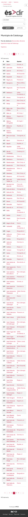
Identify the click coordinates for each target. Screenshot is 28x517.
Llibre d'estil (4, 2)
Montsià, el (20, 79)
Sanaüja (9, 259)
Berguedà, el (20, 231)
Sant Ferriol (10, 385)
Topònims (16, 2)
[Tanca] (26, 5)
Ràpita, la (9, 80)
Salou (8, 253)
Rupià (8, 218)
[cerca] (24, 24)
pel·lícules (20, 28)
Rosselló (9, 204)
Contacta (23, 514)
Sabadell (9, 226)
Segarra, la (20, 116)
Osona (19, 192)
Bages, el (19, 76)
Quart (8, 64)
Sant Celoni (10, 317)
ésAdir (10, 2)
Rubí (8, 210)
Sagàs (8, 231)
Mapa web (16, 514)
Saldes (9, 239)
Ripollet (9, 146)
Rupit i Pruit (10, 223)
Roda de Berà (11, 189)
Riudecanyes (10, 162)
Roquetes (9, 198)
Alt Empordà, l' (21, 73)
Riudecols (10, 165)
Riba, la (9, 113)
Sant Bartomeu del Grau (11, 298)
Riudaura (9, 159)
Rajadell (9, 77)
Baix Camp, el (21, 100)
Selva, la (19, 130)
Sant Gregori (11, 398)
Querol (9, 71)
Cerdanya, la (20, 151)
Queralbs (9, 67)
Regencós (9, 88)
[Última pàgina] (23, 54)
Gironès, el (20, 64)
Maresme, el (20, 276)
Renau (8, 97)
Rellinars (9, 92)
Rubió (8, 215)
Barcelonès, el (21, 262)
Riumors (9, 176)
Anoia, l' (19, 215)
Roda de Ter (10, 192)
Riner (8, 140)
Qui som (11, 514)
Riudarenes (10, 156)
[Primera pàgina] (5, 54)
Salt (8, 256)
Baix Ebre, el (20, 198)
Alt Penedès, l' (21, 336)
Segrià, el (19, 204)
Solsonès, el (20, 140)
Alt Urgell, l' (20, 121)
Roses (8, 201)
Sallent (9, 247)
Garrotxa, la (20, 159)
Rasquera (10, 83)
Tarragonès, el (21, 97)
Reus (8, 100)
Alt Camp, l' (20, 70)
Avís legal (5, 514)
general (8, 28)
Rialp (8, 103)
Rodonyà (9, 195)
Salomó (9, 250)
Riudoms (9, 173)
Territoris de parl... (7, 4)
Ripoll (8, 143)
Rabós (8, 74)
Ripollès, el (20, 67)
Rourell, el (10, 207)
